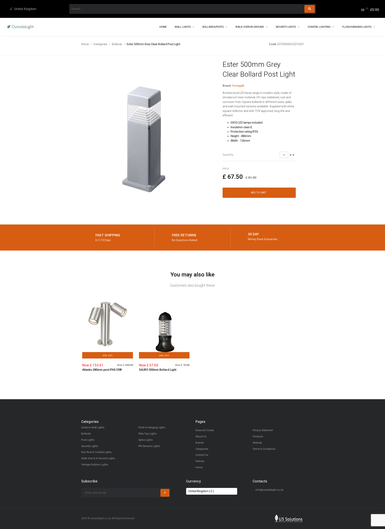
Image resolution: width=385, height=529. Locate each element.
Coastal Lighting (319, 26)
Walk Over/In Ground (249, 26)
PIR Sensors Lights (149, 446)
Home (163, 26)
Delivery (200, 461)
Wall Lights (183, 26)
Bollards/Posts (213, 26)
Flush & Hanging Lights (151, 427)
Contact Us (202, 454)
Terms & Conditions (264, 448)
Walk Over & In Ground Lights (98, 458)
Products (258, 436)
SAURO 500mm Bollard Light (157, 369)
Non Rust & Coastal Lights (96, 452)
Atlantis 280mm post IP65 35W (102, 369)
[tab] (259, 155)
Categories (100, 44)
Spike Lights (145, 439)
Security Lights (286, 26)
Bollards (117, 44)
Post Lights (87, 439)
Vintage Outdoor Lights (94, 464)
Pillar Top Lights (147, 433)
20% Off (164, 355)
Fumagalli (238, 85)
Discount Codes (205, 430)
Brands (200, 442)
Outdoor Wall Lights (92, 427)
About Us (201, 436)
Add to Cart (258, 192)
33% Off (107, 355)
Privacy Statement (263, 430)
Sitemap (257, 442)
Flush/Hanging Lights (357, 26)
